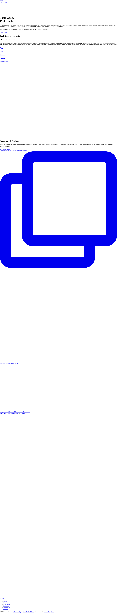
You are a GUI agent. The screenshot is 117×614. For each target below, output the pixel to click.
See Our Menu (4, 61)
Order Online (3, 2)
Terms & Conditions (28, 612)
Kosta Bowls (3, 0)
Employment (6, 607)
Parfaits (8, 149)
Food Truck (6, 604)
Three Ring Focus (49, 612)
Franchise (6, 606)
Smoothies (3, 149)
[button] (58, 48)
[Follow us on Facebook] (1, 598)
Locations (6, 603)
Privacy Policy (17, 612)
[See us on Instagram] (3, 598)
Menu (5, 601)
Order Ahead (3, 32)
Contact (5, 609)
